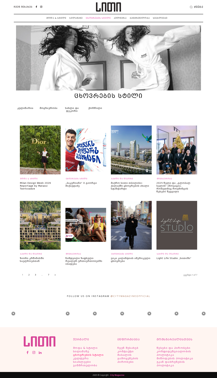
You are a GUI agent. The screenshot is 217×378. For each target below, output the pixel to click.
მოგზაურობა (49, 108)
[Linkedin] (40, 353)
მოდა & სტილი (29, 179)
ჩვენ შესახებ (23, 7)
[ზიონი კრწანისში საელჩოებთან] (40, 225)
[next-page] (55, 275)
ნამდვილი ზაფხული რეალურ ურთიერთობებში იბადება (83, 261)
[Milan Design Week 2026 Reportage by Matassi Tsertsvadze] (40, 150)
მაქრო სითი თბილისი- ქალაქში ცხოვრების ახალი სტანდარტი (130, 186)
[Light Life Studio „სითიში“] (176, 225)
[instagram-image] (13, 313)
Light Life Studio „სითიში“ (173, 258)
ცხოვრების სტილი (76, 179)
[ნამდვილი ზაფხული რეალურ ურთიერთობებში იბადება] (85, 225)
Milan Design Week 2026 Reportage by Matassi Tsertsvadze (35, 186)
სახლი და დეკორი (122, 179)
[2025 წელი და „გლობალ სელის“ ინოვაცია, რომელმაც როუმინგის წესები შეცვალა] (176, 150)
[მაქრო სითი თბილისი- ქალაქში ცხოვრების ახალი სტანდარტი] (131, 150)
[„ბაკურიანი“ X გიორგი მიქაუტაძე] (85, 150)
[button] (195, 7)
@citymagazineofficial (130, 296)
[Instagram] (41, 7)
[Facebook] (36, 7)
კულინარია (25, 108)
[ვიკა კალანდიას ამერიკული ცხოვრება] (131, 225)
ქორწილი (95, 108)
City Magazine (117, 375)
